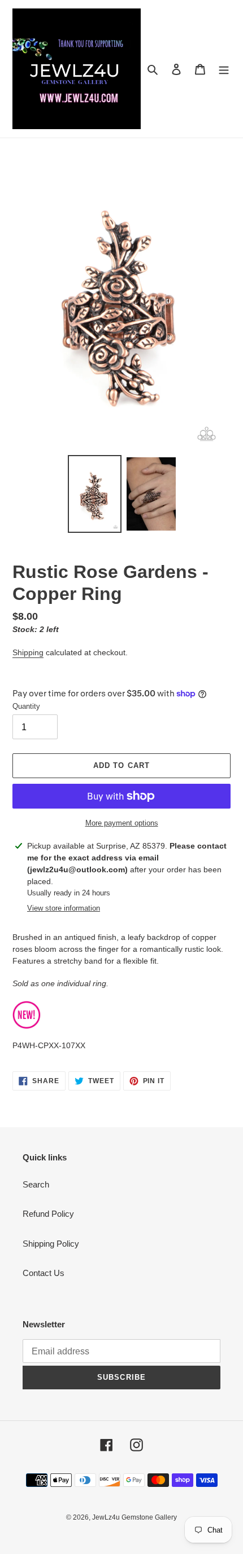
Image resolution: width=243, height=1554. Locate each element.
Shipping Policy (51, 1243)
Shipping (28, 652)
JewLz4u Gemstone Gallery (134, 1517)
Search (36, 1184)
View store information (63, 908)
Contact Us (43, 1273)
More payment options (121, 823)
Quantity (26, 706)
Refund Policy (48, 1214)
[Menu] (224, 69)
